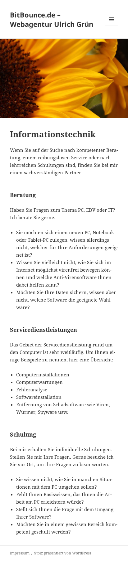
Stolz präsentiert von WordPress (62, 553)
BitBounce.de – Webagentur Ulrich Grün (51, 19)
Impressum (20, 553)
